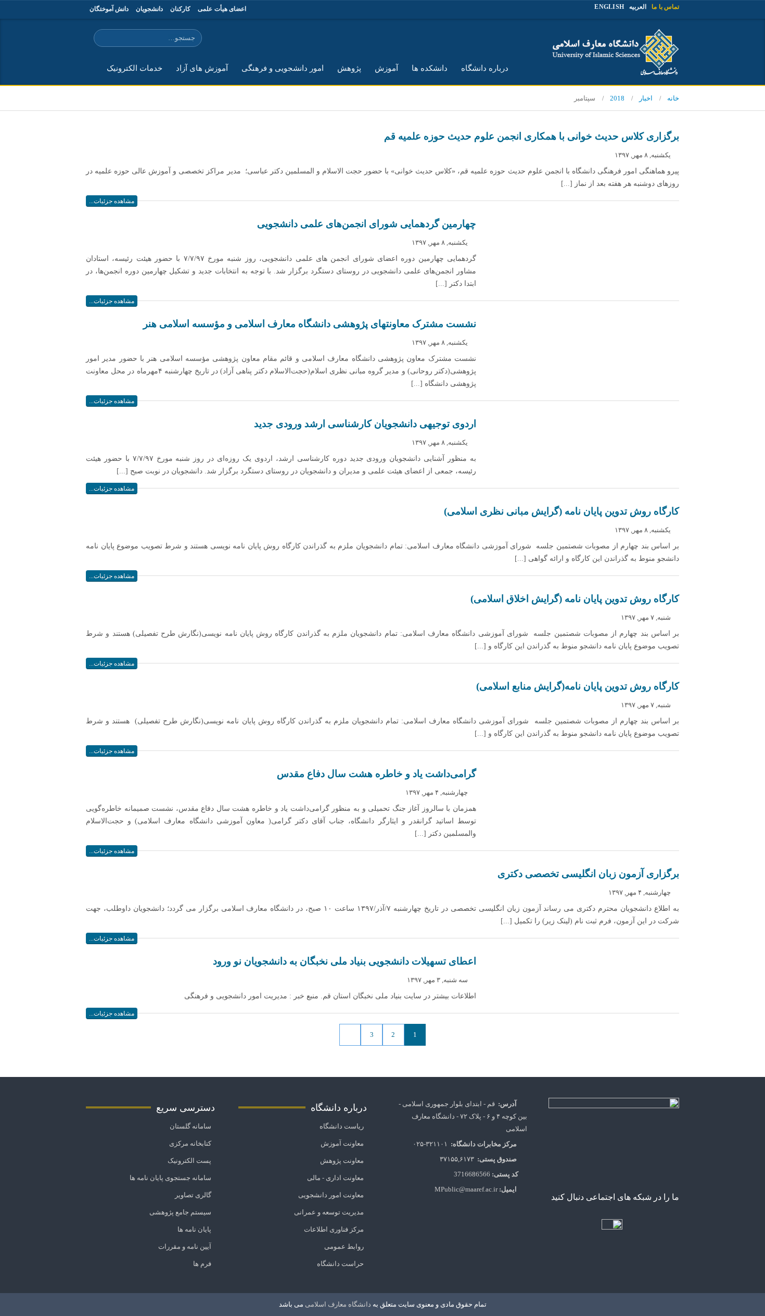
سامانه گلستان (190, 1126)
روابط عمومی (344, 1246)
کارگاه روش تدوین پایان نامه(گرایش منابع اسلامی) (577, 686)
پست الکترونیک (189, 1160)
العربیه (637, 6)
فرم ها (202, 1264)
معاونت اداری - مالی (335, 1178)
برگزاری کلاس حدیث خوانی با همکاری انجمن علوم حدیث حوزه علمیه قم (531, 136)
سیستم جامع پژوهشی (180, 1212)
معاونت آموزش (342, 1143)
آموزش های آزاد (202, 68)
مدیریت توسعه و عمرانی (329, 1212)
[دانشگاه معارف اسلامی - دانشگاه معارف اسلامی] (611, 52)
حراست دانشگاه (340, 1264)
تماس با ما (665, 6)
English (609, 6)
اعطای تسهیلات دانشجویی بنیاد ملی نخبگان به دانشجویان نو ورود (344, 961)
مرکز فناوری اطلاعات (334, 1229)
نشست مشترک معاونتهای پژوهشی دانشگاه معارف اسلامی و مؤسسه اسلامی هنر (309, 323)
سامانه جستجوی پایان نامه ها (170, 1178)
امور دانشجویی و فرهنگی (282, 68)
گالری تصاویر (193, 1195)
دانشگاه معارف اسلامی (337, 1304)
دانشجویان (149, 8)
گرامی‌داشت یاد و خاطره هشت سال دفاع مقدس (376, 773)
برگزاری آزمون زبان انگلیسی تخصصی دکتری (588, 873)
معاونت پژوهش (342, 1160)
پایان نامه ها (194, 1229)
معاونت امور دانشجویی (331, 1195)
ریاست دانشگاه (342, 1126)
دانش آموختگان (109, 8)
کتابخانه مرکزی (190, 1143)
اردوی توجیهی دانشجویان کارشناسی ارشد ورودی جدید (365, 423)
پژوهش (349, 68)
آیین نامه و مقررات (184, 1246)
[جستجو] (103, 38)
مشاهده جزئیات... (111, 201)
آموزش (386, 68)
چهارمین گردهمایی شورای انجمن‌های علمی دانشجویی (366, 223)
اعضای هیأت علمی (222, 8)
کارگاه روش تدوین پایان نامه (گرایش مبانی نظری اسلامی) (561, 511)
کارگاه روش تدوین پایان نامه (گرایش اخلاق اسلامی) (574, 598)
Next (350, 1035)
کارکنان (180, 8)
